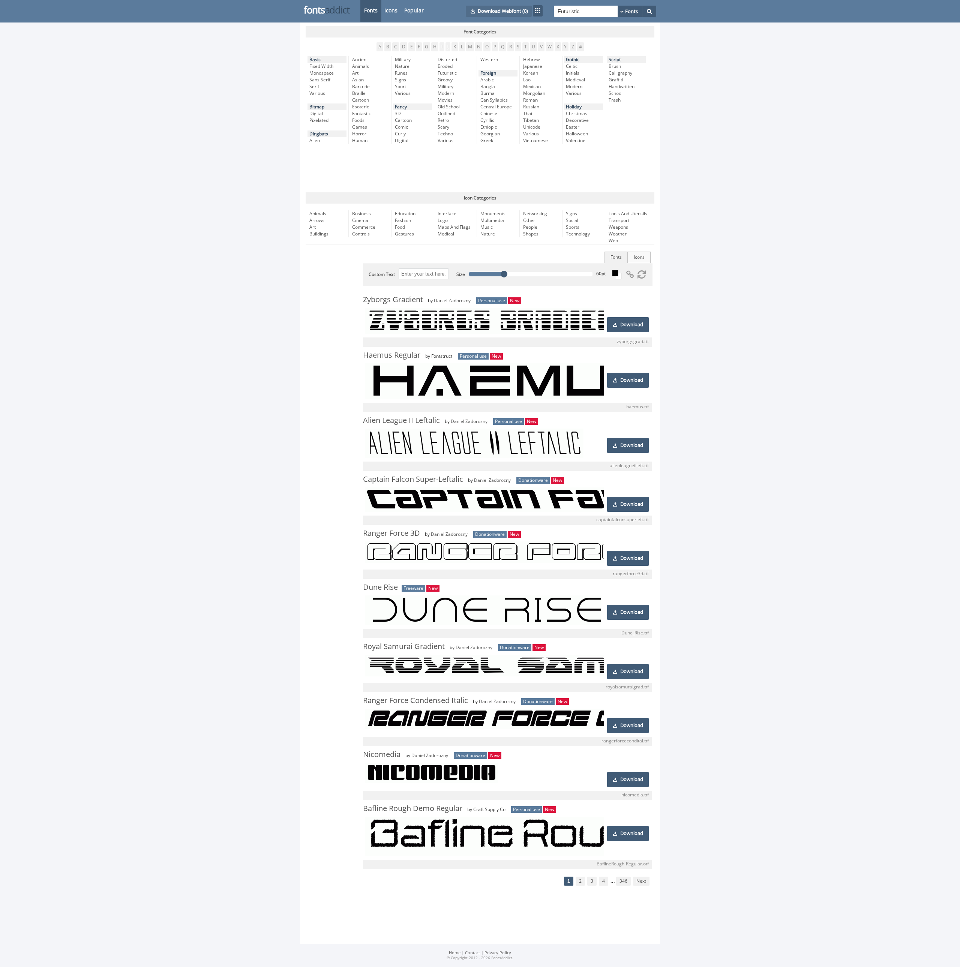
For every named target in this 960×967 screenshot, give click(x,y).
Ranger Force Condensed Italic (415, 700)
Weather (618, 234)
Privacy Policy (497, 953)
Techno (445, 133)
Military (403, 59)
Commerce (363, 227)
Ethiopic (488, 127)
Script (615, 59)
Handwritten (621, 86)
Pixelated (318, 120)
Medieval (575, 79)
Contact (472, 953)
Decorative (577, 120)
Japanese (532, 66)
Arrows (316, 220)
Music (486, 227)
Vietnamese (535, 140)
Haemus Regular (391, 355)
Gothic (572, 59)
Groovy (445, 79)
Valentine (575, 140)
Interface (447, 213)
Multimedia (492, 220)
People (530, 227)
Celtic (572, 66)
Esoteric (360, 106)
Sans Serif (319, 79)
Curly (400, 133)
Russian (531, 106)
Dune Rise (380, 587)
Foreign (488, 73)
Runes (401, 73)
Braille (359, 93)
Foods (358, 120)
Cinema (360, 220)
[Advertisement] (480, 172)
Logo (443, 220)
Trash (615, 100)
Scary (443, 127)
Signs (400, 79)
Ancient (360, 59)
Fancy (401, 106)
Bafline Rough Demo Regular (412, 808)
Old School (449, 106)
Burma (487, 93)
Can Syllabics (494, 100)
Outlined (446, 113)
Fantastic (361, 113)
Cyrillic (487, 120)
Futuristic (447, 73)
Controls (361, 234)
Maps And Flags (454, 227)
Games (359, 127)
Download (631, 325)
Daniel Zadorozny (452, 300)
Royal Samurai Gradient (404, 646)
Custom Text (382, 274)
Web (613, 240)
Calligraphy (620, 73)
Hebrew (531, 59)
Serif (314, 86)
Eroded (445, 66)
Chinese (488, 113)
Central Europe (496, 106)
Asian (358, 79)
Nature (402, 66)
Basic (315, 59)
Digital (316, 113)
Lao (527, 79)
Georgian (490, 133)
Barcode (361, 86)
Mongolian (534, 93)
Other (529, 220)
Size (460, 274)
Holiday (574, 106)
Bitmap (316, 106)
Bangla (487, 86)
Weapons (618, 227)
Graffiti (616, 79)
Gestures (404, 234)
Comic (401, 127)
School (615, 93)
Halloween (577, 133)
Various (317, 93)
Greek (486, 140)
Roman (530, 100)
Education (405, 213)
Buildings (318, 234)
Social (572, 220)
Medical (446, 234)
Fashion (403, 220)
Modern (446, 93)
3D (398, 113)
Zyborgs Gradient (393, 299)
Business (361, 213)
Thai (527, 113)
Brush (615, 66)
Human (360, 140)
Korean (530, 73)
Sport (400, 86)
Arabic (487, 79)
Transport (619, 220)
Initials (572, 73)
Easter (572, 127)
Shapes (530, 234)
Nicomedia (381, 754)
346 (623, 881)
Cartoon (360, 100)
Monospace (321, 73)
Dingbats (318, 133)
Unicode (531, 127)
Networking (535, 213)
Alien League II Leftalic (401, 420)
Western (489, 59)
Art (355, 73)
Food (400, 227)
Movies (445, 100)
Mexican (532, 86)
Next (641, 881)
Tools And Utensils (628, 213)
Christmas (576, 113)
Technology (578, 234)
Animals (360, 66)
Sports (572, 227)
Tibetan (531, 120)
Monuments (493, 213)
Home (454, 953)
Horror (359, 133)
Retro (443, 120)
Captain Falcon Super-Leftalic (413, 479)
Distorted (447, 59)
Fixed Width (321, 66)
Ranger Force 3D (391, 533)
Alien (314, 140)
